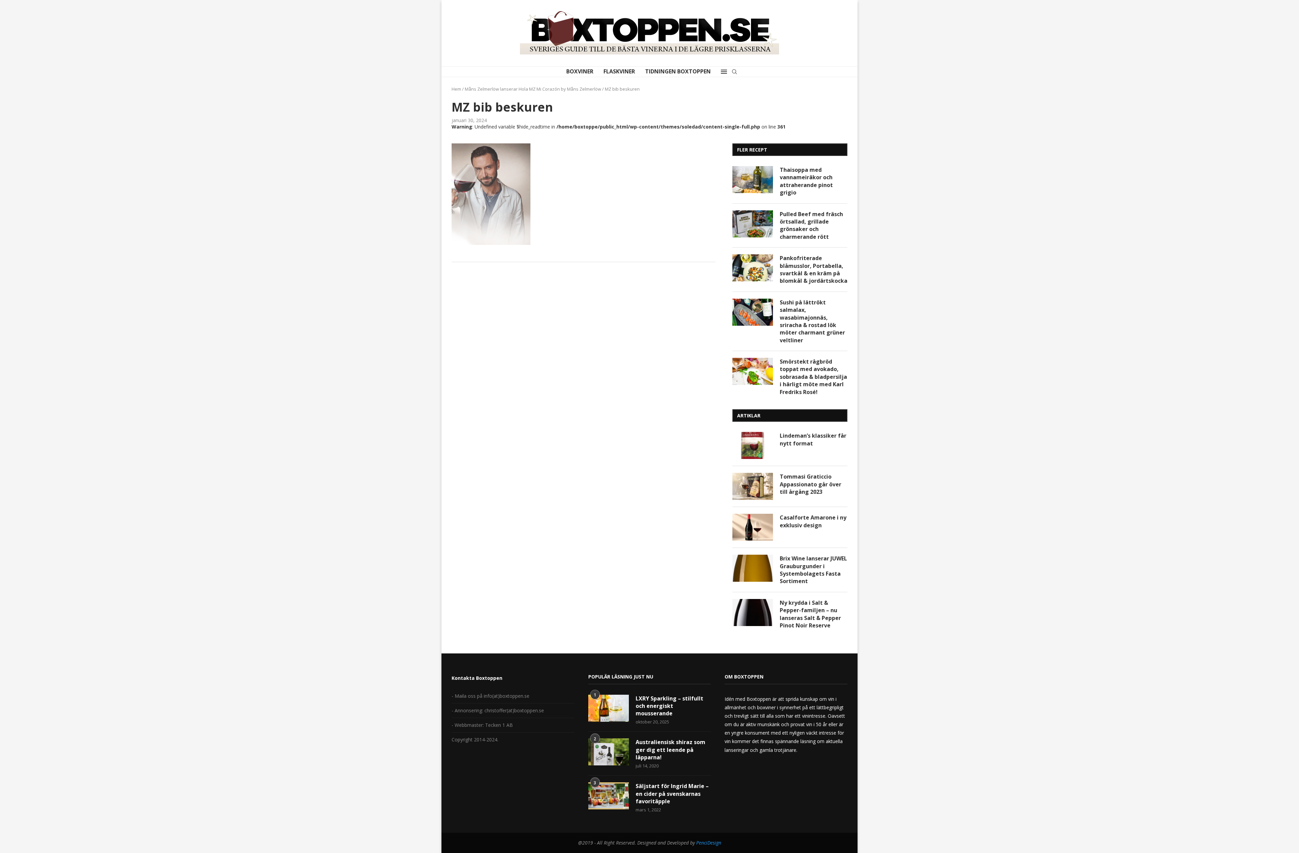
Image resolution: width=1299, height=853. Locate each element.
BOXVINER (579, 71)
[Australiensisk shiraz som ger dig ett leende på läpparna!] (608, 751)
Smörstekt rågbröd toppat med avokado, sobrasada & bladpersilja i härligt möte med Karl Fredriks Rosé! (813, 377)
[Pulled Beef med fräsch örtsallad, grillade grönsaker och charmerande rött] (752, 223)
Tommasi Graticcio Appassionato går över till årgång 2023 (810, 484)
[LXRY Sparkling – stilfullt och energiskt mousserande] (608, 708)
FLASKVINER (619, 71)
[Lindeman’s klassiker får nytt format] (752, 445)
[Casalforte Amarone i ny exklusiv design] (752, 527)
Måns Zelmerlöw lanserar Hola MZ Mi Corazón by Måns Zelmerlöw (533, 89)
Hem (456, 89)
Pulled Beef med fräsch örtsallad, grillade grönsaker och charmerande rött (811, 225)
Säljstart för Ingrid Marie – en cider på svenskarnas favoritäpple (672, 793)
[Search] (734, 72)
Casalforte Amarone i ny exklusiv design (813, 521)
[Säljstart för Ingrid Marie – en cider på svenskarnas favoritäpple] (608, 795)
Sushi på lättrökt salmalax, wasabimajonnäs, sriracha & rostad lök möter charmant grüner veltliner (812, 321)
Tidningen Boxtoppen (678, 71)
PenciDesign (708, 842)
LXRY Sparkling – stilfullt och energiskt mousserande (669, 706)
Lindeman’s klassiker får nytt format (813, 439)
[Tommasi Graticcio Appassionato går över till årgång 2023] (752, 486)
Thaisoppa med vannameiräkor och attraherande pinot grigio (806, 181)
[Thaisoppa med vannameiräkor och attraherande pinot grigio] (752, 179)
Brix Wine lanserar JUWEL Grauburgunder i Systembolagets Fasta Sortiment (813, 570)
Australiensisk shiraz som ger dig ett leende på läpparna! (670, 749)
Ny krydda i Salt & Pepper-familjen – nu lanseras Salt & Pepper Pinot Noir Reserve (810, 614)
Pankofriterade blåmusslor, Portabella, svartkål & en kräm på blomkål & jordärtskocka (813, 269)
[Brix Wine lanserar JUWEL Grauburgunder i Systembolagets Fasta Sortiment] (752, 568)
